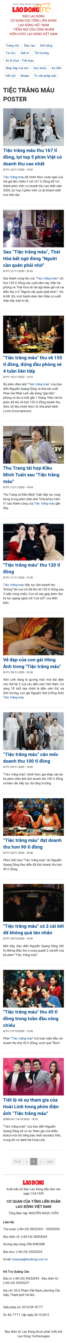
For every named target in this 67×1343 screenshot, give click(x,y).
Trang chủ (12, 45)
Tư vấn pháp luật (45, 76)
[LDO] (33, 127)
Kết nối (10, 76)
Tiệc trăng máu (13, 177)
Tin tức (11, 53)
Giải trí (25, 53)
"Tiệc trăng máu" (38, 384)
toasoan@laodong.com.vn (30, 1259)
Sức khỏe (40, 68)
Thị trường (41, 53)
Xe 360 (56, 68)
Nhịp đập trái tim (17, 68)
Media (24, 76)
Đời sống (46, 45)
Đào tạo (29, 45)
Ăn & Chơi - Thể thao (20, 61)
